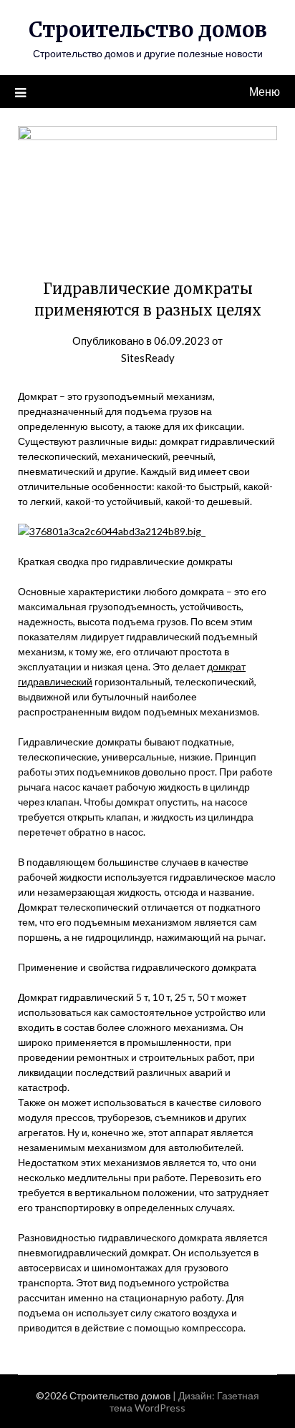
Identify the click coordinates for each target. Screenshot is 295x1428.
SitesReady (148, 357)
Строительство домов (148, 29)
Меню (264, 91)
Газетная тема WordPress (184, 1401)
